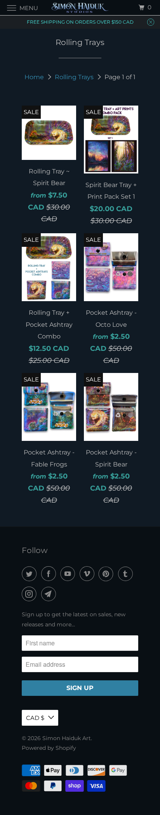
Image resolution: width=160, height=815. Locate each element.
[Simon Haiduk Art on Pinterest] (108, 573)
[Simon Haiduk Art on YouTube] (69, 573)
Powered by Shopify (49, 747)
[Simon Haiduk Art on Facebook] (50, 573)
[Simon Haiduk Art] (80, 7)
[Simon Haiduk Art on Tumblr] (127, 573)
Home (34, 77)
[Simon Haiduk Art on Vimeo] (88, 573)
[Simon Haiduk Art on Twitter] (31, 573)
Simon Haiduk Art (66, 738)
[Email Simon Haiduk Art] (50, 594)
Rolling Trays (74, 77)
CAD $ (35, 717)
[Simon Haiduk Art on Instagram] (31, 594)
